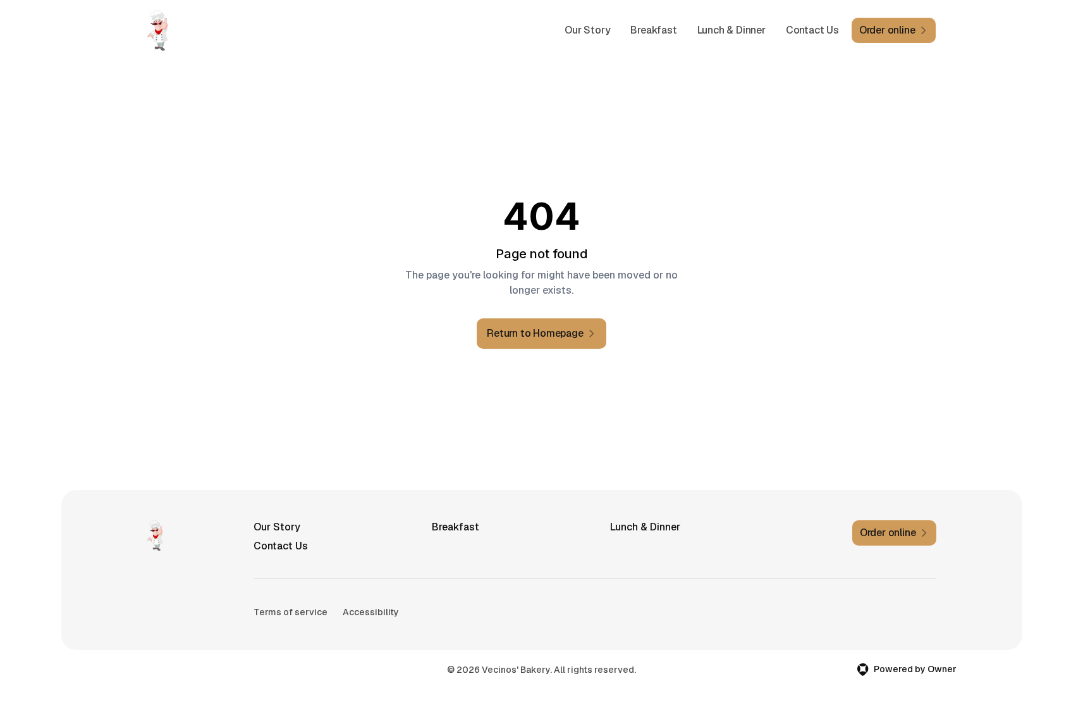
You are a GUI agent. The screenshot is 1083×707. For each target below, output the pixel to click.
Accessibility (371, 612)
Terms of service (290, 612)
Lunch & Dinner (731, 30)
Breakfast (653, 30)
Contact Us (812, 30)
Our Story (587, 30)
